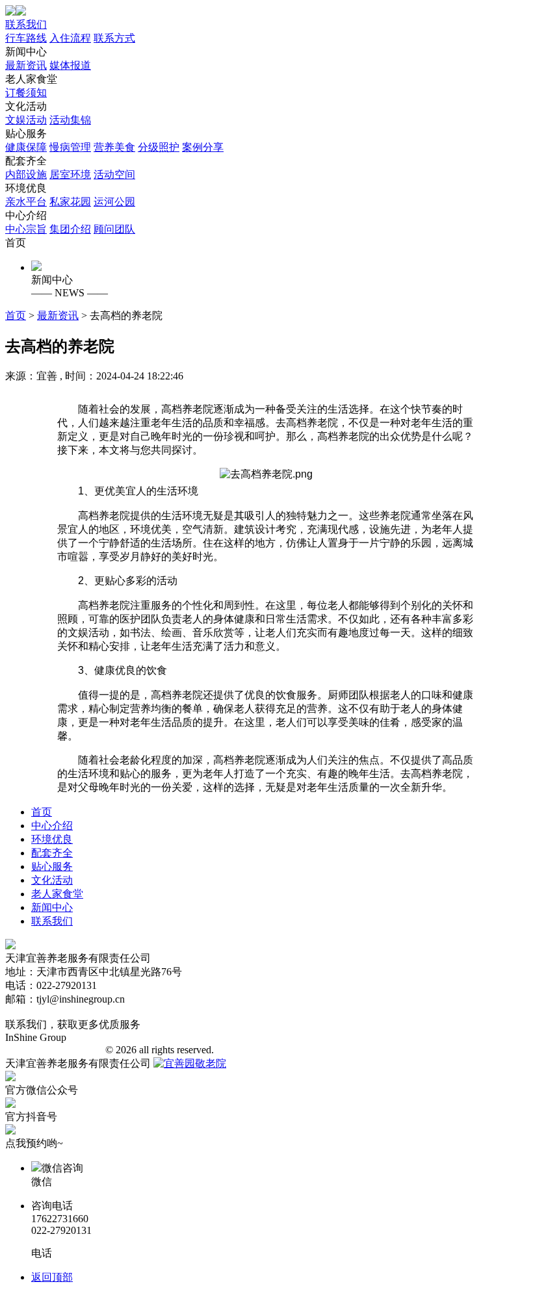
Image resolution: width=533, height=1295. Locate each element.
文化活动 (48, 113)
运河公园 (114, 201)
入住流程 (70, 38)
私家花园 (70, 201)
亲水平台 (26, 201)
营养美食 (114, 147)
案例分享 (203, 147)
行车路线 (26, 38)
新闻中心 (48, 58)
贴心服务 (114, 140)
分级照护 (158, 147)
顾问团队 (114, 229)
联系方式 (114, 38)
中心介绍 (70, 222)
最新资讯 (26, 65)
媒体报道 (70, 65)
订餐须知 (26, 92)
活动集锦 (70, 119)
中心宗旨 (26, 229)
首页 (15, 242)
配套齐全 (70, 167)
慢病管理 (70, 147)
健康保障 (26, 147)
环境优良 (70, 195)
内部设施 (26, 174)
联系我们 (26, 24)
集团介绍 (70, 229)
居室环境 (70, 174)
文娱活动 (26, 119)
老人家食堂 (31, 85)
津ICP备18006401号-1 (54, 1049)
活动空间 (114, 174)
